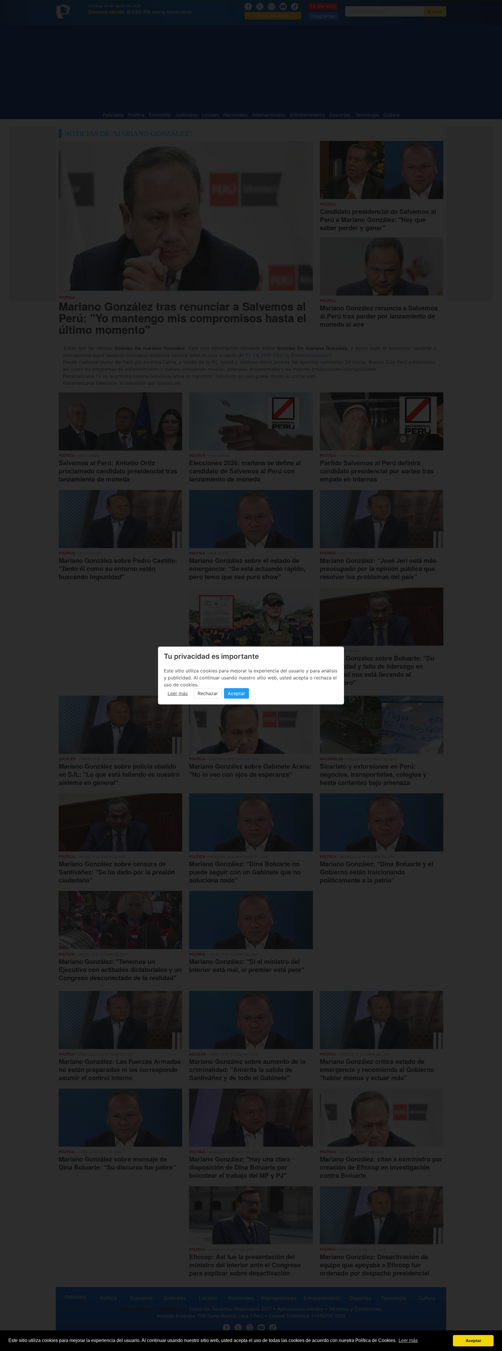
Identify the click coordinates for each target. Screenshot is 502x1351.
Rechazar (208, 693)
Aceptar (236, 693)
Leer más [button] (408, 1340)
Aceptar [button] (473, 1340)
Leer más (178, 693)
